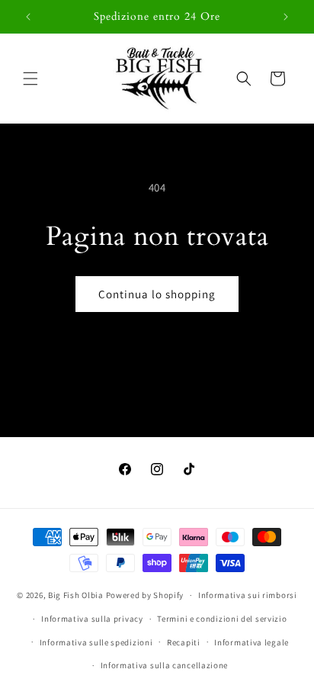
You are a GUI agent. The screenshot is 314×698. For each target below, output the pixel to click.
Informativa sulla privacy (92, 618)
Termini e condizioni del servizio (222, 618)
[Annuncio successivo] (286, 17)
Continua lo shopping (157, 294)
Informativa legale (251, 642)
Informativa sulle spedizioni (96, 642)
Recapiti (183, 642)
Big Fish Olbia (76, 595)
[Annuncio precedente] (28, 17)
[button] (30, 78)
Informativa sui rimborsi (247, 595)
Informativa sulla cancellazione (165, 665)
